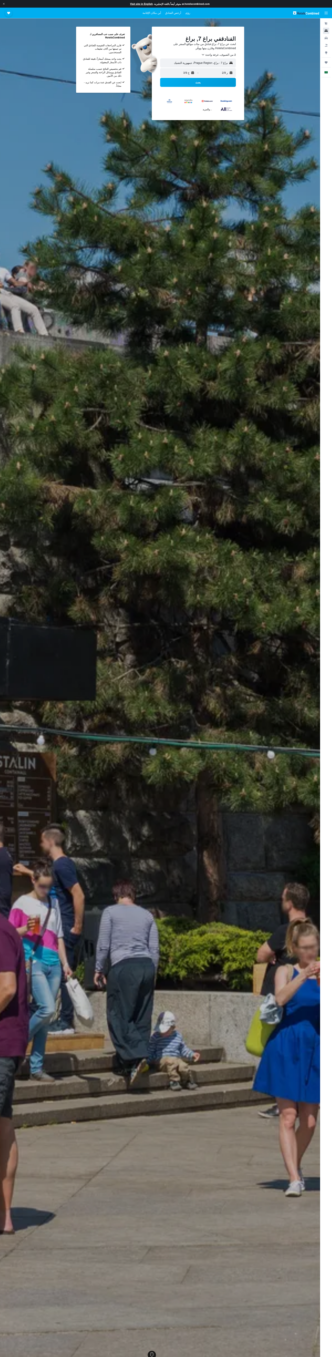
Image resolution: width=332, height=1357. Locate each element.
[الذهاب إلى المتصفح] (326, 52)
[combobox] (218, 54)
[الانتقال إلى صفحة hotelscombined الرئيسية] (306, 13)
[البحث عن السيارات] (326, 38)
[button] (4, 4)
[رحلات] (326, 62)
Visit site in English (141, 4)
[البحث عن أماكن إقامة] (326, 30)
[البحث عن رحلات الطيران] (326, 23)
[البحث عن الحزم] (326, 45)
